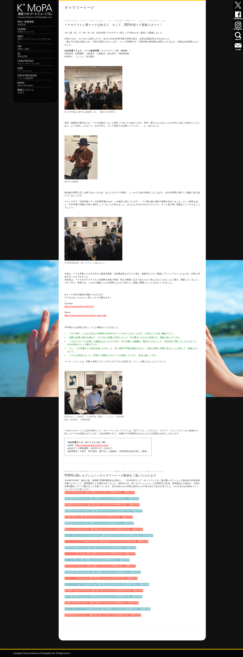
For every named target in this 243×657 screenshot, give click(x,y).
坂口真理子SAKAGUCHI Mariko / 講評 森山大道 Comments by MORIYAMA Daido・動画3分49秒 (103, 511)
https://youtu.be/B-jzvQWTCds (79, 306)
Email (238, 46)
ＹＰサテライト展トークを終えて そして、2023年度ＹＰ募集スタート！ (113, 24)
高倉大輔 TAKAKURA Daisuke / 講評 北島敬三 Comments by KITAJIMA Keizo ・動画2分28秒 (101, 499)
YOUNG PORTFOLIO (28, 62)
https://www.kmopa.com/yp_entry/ (92, 445)
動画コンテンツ (26, 91)
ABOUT (34, 38)
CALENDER (25, 30)
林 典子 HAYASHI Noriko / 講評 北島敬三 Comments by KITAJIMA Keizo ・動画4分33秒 (99, 492)
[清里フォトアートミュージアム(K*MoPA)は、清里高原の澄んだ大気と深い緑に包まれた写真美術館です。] (35, 4)
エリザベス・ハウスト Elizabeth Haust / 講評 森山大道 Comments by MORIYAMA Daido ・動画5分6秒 (106, 584)
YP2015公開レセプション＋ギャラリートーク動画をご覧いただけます (110, 475)
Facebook (238, 15)
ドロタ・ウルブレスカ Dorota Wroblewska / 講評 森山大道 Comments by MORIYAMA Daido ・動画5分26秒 (108, 535)
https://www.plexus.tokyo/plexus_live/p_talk (85, 315)
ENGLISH (25, 84)
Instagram (238, 25)
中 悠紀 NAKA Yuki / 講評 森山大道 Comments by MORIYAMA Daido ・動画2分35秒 (98, 517)
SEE (22, 54)
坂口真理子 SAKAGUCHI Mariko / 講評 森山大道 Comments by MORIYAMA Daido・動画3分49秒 (103, 590)
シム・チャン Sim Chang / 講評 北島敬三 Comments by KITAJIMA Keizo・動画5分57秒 (100, 554)
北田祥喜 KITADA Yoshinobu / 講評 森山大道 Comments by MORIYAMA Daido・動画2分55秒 (102, 615)
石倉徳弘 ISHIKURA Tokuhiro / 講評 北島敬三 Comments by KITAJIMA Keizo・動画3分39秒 (101, 603)
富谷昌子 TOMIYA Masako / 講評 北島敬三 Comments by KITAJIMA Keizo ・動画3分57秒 (100, 548)
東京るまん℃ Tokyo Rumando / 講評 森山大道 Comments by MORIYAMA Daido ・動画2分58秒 (103, 529)
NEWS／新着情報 (26, 23)
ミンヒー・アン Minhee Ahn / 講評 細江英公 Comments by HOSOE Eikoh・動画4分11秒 (101, 578)
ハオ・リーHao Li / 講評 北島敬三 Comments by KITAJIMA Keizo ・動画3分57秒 (97, 560)
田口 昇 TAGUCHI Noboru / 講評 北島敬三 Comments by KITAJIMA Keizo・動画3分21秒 (100, 566)
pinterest (238, 36)
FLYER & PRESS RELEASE (27, 76)
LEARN (24, 69)
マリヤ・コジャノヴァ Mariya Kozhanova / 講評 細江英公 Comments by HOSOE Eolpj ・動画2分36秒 (106, 541)
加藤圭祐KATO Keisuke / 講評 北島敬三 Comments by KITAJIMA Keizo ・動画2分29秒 (99, 523)
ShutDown (10, 653)
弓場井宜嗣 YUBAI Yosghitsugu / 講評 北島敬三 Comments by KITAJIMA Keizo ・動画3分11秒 (102, 572)
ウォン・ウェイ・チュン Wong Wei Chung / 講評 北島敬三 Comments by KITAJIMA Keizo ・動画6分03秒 (107, 609)
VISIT (23, 47)
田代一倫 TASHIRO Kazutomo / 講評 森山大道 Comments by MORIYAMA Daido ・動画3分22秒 (103, 597)
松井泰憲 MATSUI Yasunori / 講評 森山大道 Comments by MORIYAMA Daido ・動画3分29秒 (102, 505)
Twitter (238, 5)
